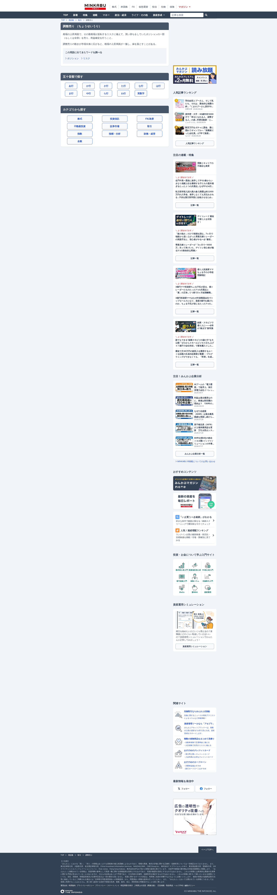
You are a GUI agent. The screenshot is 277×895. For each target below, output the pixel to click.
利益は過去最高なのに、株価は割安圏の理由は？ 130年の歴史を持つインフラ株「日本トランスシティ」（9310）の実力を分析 (204, 400)
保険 (172, 6)
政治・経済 (120, 15)
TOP (65, 15)
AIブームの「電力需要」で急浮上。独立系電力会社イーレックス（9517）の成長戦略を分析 (203, 387)
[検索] (206, 15)
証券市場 (114, 126)
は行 (158, 85)
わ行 (123, 93)
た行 (123, 85)
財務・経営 (149, 133)
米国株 (124, 6)
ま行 (71, 93)
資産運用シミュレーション (195, 646)
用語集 (71, 20)
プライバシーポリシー (85, 885)
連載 (95, 15)
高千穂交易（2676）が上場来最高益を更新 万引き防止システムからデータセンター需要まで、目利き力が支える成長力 (203, 427)
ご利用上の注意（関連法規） (145, 885)
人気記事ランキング (195, 143)
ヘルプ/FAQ (178, 885)
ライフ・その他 (140, 15)
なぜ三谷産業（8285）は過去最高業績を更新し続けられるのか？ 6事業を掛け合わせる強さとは (204, 414)
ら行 (106, 93)
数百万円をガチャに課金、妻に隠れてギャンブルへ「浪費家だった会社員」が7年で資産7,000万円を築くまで (199, 130)
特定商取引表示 (127, 885)
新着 (75, 15)
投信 (154, 6)
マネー (106, 15)
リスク (86, 58)
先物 (163, 6)
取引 (80, 20)
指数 (79, 133)
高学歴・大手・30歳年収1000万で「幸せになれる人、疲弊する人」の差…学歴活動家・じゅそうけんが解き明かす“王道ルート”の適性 (199, 117)
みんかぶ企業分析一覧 (195, 453)
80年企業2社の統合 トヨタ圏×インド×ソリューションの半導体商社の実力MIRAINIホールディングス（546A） (204, 441)
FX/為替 (149, 118)
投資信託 (114, 118)
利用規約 (72, 885)
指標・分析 (114, 133)
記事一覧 (195, 205)
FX (133, 6)
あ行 (71, 85)
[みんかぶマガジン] (95, 7)
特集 (85, 15)
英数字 (140, 93)
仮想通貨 (143, 6)
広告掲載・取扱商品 (165, 885)
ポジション (73, 58)
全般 (79, 141)
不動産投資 (80, 126)
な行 (141, 85)
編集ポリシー (190, 885)
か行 (88, 85)
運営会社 (64, 885)
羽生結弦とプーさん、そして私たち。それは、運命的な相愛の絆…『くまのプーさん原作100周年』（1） (199, 103)
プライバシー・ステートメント (107, 885)
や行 (88, 93)
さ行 (106, 85)
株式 (114, 6)
